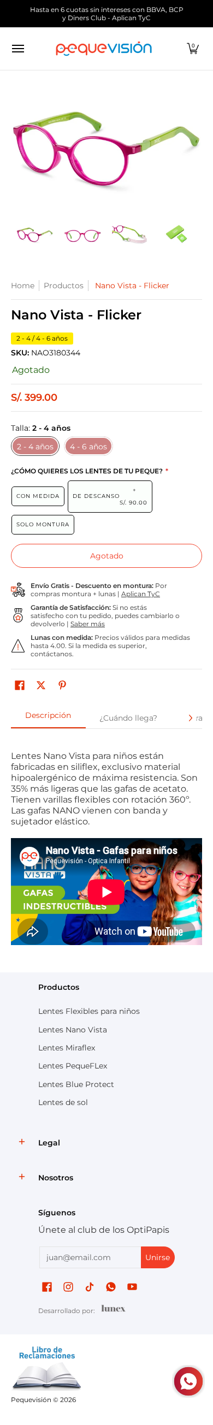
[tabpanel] (106, 847)
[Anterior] (19, 148)
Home (22, 285)
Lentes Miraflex (66, 1048)
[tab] (48, 718)
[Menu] (17, 48)
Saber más (87, 624)
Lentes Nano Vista (72, 1030)
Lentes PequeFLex (72, 1066)
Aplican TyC (140, 594)
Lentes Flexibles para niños (89, 1011)
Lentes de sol (63, 1102)
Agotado (106, 556)
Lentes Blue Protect (76, 1084)
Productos (64, 285)
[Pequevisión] (104, 48)
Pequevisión (31, 1400)
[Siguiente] (194, 148)
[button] (193, 48)
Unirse (157, 1257)
